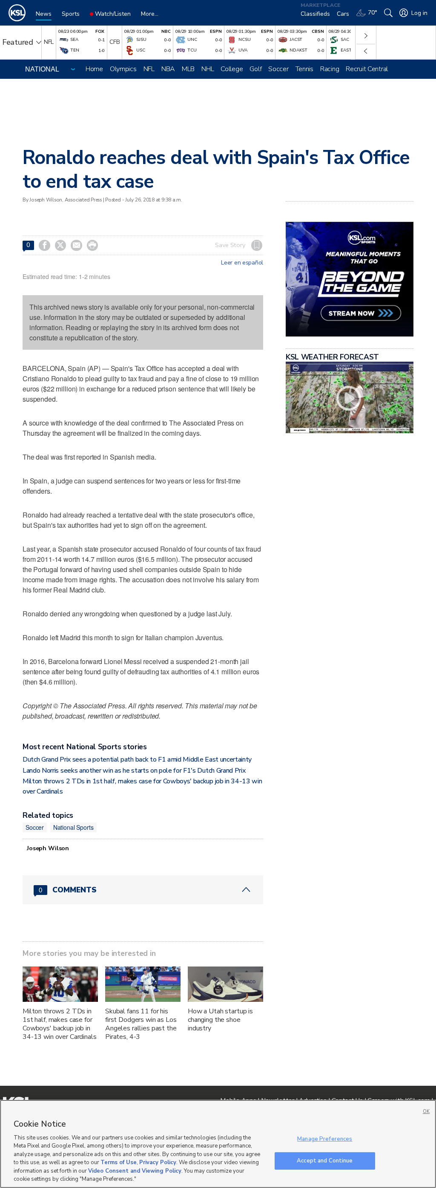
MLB (188, 69)
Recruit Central (367, 69)
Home (94, 69)
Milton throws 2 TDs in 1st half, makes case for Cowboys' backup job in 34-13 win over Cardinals (60, 1024)
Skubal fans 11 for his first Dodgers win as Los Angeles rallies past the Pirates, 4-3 (141, 1024)
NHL (207, 69)
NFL (149, 69)
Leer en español (242, 263)
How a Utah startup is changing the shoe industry (220, 1020)
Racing (329, 69)
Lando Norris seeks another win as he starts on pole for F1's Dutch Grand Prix (134, 770)
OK (426, 1111)
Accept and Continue (325, 1160)
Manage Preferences (324, 1139)
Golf (255, 69)
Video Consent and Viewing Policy (134, 1171)
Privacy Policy (157, 1162)
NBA (168, 69)
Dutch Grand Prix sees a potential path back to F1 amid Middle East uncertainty (137, 759)
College (232, 69)
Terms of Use (118, 1162)
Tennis (304, 69)
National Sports (73, 827)
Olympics (123, 69)
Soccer (278, 69)
